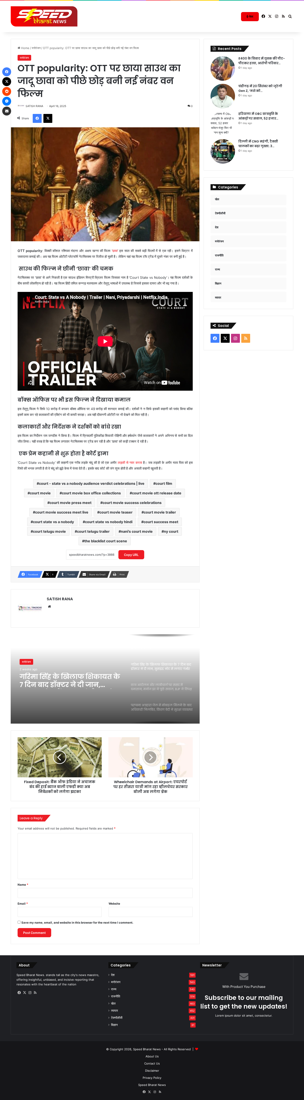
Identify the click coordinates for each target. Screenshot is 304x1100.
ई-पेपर (250, 16)
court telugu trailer (93, 531)
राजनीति (115, 996)
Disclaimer (152, 1070)
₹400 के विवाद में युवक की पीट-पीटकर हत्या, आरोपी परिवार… (261, 60)
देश (113, 975)
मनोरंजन (36, 48)
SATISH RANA (60, 599)
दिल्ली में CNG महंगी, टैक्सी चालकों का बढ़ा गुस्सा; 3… (258, 143)
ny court (171, 531)
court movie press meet (70, 502)
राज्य (113, 989)
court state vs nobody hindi (108, 522)
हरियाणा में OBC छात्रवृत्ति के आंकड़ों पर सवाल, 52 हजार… (258, 116)
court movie (40, 493)
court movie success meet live (61, 512)
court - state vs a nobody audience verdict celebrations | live (91, 483)
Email (23, 903)
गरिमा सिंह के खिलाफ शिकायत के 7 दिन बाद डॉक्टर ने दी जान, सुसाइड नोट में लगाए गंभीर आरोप (70, 681)
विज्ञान (114, 1025)
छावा (115, 251)
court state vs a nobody (53, 522)
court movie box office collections (91, 493)
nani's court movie (137, 531)
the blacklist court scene (105, 541)
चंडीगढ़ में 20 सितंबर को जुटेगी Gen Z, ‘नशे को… (260, 88)
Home (24, 48)
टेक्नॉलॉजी (116, 1018)
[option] (105, 679)
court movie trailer (160, 512)
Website (114, 903)
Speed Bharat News (152, 1085)
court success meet (161, 522)
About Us (152, 1056)
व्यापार (114, 1010)
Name (23, 884)
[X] (24, 992)
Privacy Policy (152, 1077)
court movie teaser (116, 512)
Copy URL (131, 555)
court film (164, 483)
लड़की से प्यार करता (129, 462)
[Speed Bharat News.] (44, 16)
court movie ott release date (156, 493)
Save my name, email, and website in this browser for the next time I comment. (77, 922)
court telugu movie (49, 531)
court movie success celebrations (132, 502)
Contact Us (152, 1063)
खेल (113, 1003)
